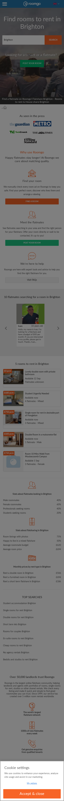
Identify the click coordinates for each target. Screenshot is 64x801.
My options (32, 783)
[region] (32, 781)
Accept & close (32, 794)
